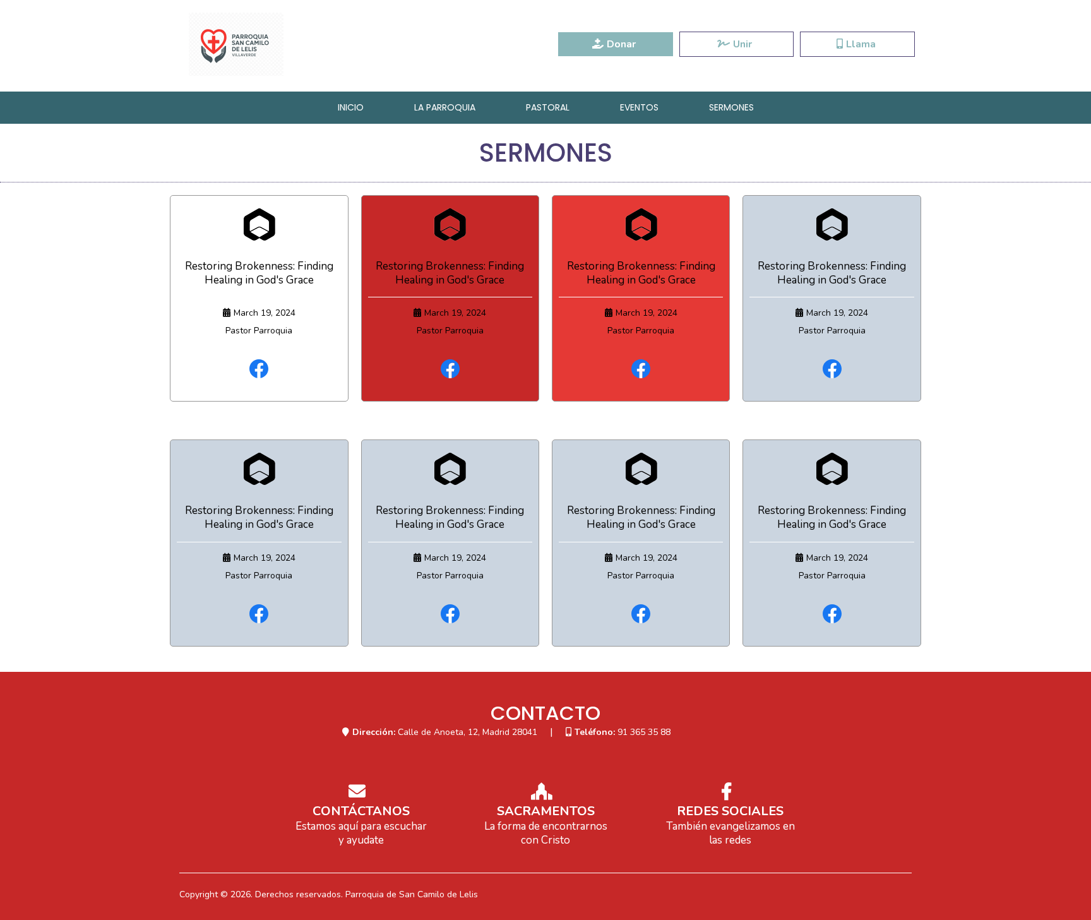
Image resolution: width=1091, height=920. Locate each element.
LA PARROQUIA (444, 107)
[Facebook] (258, 368)
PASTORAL (547, 107)
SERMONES (731, 107)
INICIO (351, 107)
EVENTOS (639, 107)
